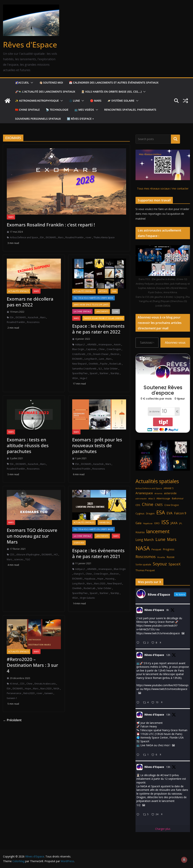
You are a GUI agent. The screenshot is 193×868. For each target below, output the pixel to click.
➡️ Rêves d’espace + (80, 118)
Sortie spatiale (143, 564)
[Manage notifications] (184, 860)
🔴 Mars (95, 100)
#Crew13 (165, 775)
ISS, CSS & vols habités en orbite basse (93, 298)
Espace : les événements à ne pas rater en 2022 (98, 329)
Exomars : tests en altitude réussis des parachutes (28, 445)
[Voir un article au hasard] (185, 100)
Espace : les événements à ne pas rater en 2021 (98, 553)
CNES (159, 505)
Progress (168, 549)
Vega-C (83, 378)
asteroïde (170, 493)
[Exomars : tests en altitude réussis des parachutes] (34, 414)
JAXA (174, 523)
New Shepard (79, 363)
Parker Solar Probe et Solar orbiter (103, 318)
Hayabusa (89, 578)
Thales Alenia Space (104, 237)
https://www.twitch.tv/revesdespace (158, 633)
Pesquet (156, 549)
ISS (165, 522)
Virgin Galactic (87, 597)
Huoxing (109, 578)
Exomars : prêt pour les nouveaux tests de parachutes (97, 445)
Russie (171, 557)
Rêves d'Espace (30, 44)
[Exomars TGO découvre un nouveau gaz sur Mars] (34, 505)
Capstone (91, 349)
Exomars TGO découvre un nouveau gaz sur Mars (32, 536)
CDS (12, 554)
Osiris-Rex (79, 542)
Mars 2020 (99, 583)
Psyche (103, 363)
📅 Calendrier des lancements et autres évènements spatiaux (114, 82)
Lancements (102, 311)
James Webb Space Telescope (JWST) (91, 304)
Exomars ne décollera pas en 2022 (30, 302)
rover (88, 237)
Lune (115, 311)
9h (167, 610)
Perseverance (14, 693)
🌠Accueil (22, 82)
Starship (114, 373)
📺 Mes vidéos (84, 109)
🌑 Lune (74, 100)
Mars (11, 217)
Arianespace (105, 344)
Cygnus (140, 513)
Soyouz (160, 564)
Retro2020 (28, 693)
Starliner (104, 373)
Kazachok (33, 317)
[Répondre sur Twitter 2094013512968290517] (139, 643)
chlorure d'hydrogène (28, 554)
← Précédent (12, 720)
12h (168, 655)
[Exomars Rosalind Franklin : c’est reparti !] (66, 181)
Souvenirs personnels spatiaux (38, 118)
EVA (169, 513)
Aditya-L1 (80, 344)
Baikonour (178, 498)
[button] (31, 82)
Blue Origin (78, 349)
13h (168, 714)
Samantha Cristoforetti (84, 368)
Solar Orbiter (111, 368)
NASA (56, 688)
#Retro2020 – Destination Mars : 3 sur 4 (32, 665)
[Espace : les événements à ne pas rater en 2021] (99, 505)
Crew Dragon (114, 349)
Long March (90, 358)
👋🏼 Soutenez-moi (51, 82)
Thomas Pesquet (145, 570)
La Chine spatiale (82, 311)
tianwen (48, 693)
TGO (27, 559)
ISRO (157, 523)
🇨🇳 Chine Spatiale (27, 109)
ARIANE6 (91, 344)
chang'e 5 (79, 573)
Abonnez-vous (175, 342)
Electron (115, 354)
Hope (100, 578)
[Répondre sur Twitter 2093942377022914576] (139, 814)
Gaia (114, 291)
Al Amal (14, 683)
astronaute (141, 498)
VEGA (75, 378)
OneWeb (93, 363)
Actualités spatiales (18, 291)
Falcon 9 (180, 513)
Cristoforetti (78, 354)
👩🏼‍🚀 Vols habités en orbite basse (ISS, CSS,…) (111, 91)
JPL (180, 523)
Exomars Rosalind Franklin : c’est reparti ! (51, 225)
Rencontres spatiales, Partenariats (130, 109)
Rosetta (161, 557)
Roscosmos (33, 322)
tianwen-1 (12, 698)
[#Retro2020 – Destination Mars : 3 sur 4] (34, 634)
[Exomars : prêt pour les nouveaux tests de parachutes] (99, 414)
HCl (56, 554)
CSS (89, 354)
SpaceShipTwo (80, 373)
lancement (158, 531)
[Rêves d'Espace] (7, 100)
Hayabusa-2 (104, 522)
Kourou (140, 532)
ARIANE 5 (169, 488)
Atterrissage (163, 498)
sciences (18, 559)
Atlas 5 (151, 498)
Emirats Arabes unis (45, 683)
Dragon (150, 513)
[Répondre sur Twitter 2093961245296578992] (139, 702)
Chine (102, 349)
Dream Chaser (101, 354)
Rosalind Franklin (74, 237)
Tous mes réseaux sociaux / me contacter (162, 188)
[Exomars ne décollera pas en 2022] (34, 274)
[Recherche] (175, 139)
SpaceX (93, 373)
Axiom (117, 344)
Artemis (103, 291)
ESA (42, 237)
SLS (100, 368)
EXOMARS (51, 237)
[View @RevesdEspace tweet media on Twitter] (183, 633)
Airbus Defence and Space (24, 237)
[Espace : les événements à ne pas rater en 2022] (99, 274)
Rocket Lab (115, 363)
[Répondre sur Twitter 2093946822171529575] (139, 755)
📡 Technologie (57, 109)
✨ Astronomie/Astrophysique (37, 100)
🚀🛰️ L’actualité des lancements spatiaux (45, 91)
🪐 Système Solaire (120, 100)
